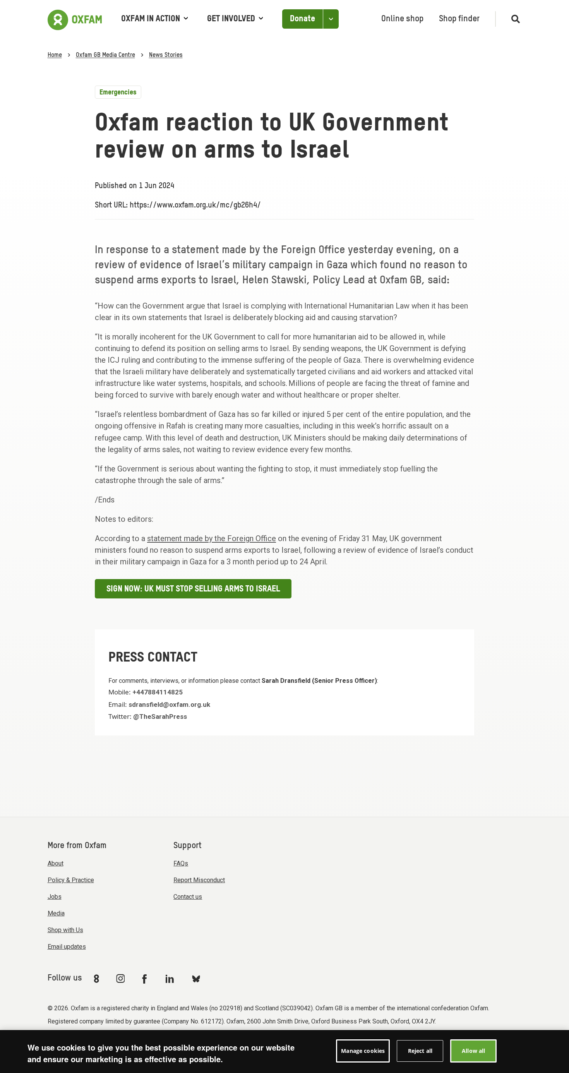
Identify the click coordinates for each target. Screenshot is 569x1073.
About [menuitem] (55, 863)
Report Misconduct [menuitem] (199, 880)
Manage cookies (363, 1050)
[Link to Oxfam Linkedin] (170, 978)
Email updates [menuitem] (67, 946)
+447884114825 (157, 692)
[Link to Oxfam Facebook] (146, 979)
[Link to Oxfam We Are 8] (98, 979)
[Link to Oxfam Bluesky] (196, 978)
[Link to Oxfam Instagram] (120, 978)
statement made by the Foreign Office (211, 538)
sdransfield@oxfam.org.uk (169, 704)
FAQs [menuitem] (180, 863)
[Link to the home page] (75, 19)
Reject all (420, 1050)
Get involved (231, 19)
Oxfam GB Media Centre (105, 55)
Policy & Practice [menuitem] (71, 880)
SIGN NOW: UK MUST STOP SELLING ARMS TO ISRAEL (193, 589)
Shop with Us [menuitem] (65, 930)
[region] (284, 1051)
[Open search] (512, 19)
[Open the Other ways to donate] (331, 19)
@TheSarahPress (160, 716)
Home (55, 55)
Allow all (473, 1050)
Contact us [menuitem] (187, 896)
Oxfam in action (150, 19)
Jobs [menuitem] (55, 896)
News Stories (166, 55)
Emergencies (118, 92)
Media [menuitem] (56, 913)
